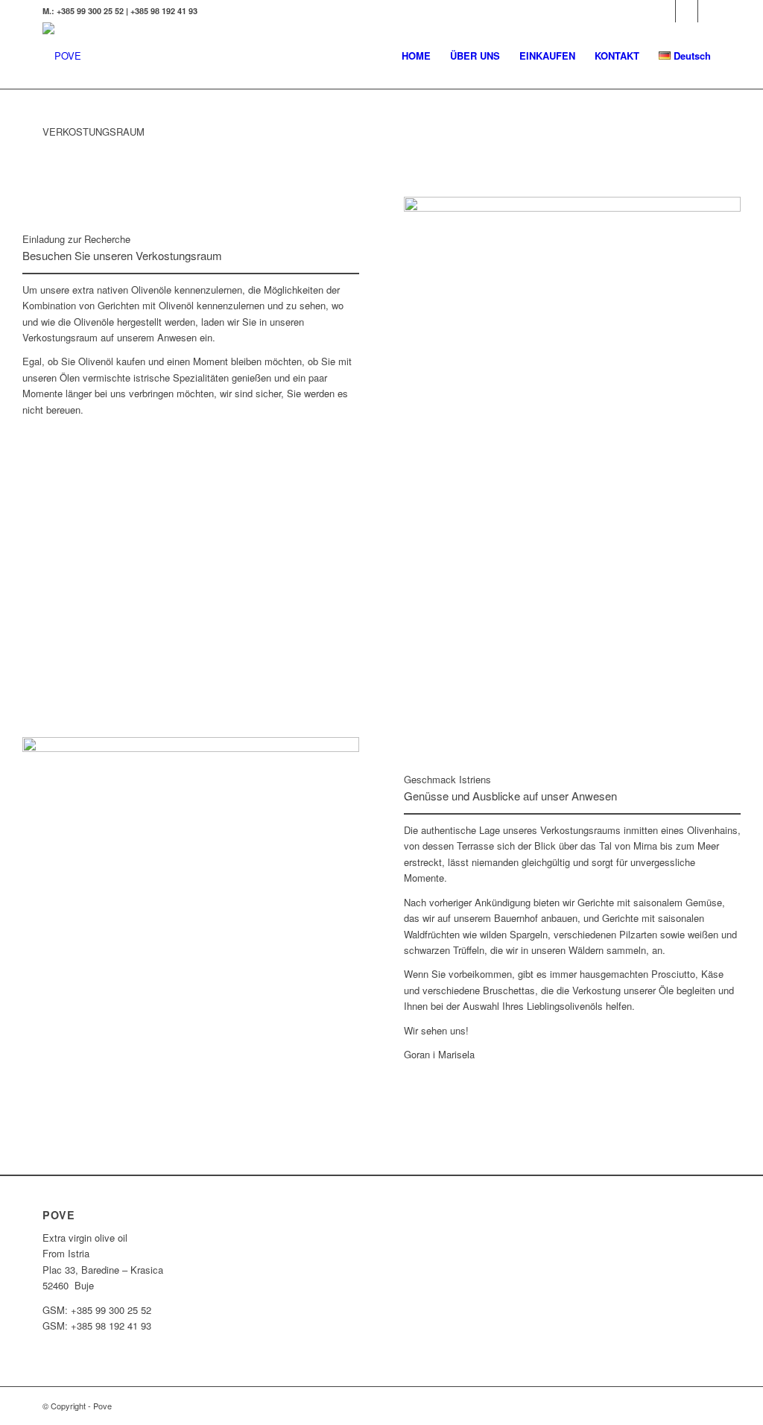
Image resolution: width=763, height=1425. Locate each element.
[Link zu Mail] (664, 11)
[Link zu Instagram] (709, 11)
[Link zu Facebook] (686, 11)
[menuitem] (416, 55)
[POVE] (61, 55)
